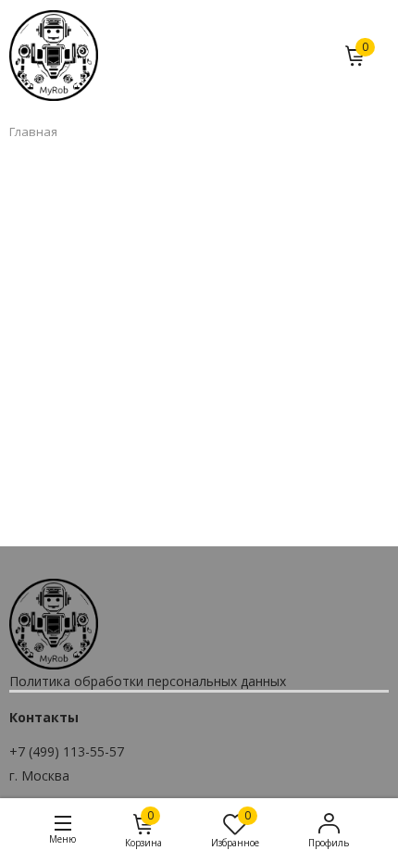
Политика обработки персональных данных (147, 681)
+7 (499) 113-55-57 (66, 751)
